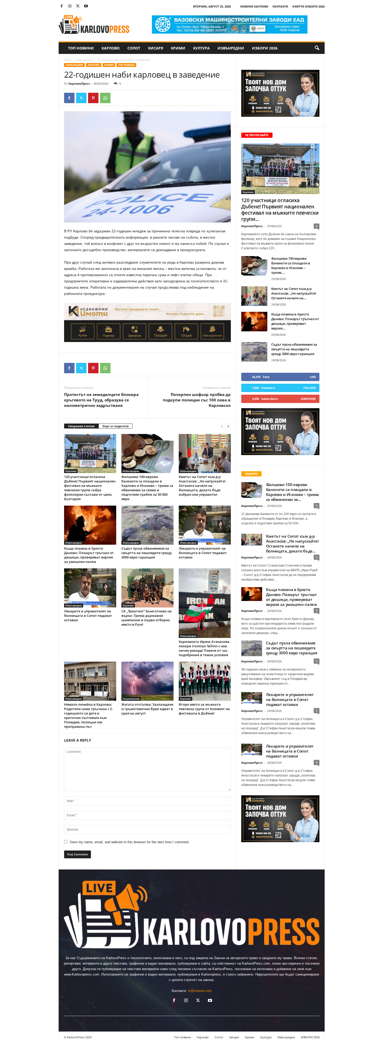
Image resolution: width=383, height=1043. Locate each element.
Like (313, 377)
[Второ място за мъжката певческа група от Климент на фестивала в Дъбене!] (205, 681)
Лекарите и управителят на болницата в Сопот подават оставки (203, 553)
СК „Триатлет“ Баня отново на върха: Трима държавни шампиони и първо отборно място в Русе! (146, 618)
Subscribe (308, 399)
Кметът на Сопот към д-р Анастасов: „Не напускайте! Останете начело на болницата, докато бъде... (292, 543)
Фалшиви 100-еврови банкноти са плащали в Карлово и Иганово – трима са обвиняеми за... (292, 492)
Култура (201, 48)
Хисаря (155, 48)
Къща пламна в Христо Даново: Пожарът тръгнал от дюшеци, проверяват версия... (295, 321)
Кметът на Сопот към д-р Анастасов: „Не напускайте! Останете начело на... (293, 293)
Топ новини (81, 48)
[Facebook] (62, 6)
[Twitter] (78, 6)
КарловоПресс (79, 83)
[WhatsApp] (105, 98)
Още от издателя (115, 426)
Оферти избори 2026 (308, 6)
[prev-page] (222, 426)
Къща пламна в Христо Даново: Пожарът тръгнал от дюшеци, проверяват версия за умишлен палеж (89, 555)
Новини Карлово (254, 6)
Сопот (133, 48)
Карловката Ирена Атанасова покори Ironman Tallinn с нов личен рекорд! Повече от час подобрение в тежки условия (204, 648)
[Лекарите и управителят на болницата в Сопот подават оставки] (205, 525)
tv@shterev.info (200, 991)
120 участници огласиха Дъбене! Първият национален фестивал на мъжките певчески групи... (280, 209)
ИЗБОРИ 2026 (264, 48)
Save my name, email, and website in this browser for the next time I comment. (130, 842)
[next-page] (228, 426)
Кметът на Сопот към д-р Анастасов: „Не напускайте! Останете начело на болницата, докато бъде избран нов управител (202, 485)
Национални (131, 698)
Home (67, 59)
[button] (317, 48)
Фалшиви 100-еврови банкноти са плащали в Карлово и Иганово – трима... (290, 265)
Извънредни (231, 48)
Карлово (111, 48)
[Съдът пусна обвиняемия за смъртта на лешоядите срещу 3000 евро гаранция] (147, 525)
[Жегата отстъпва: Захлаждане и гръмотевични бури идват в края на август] (147, 681)
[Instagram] (70, 6)
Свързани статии (81, 426)
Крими (178, 48)
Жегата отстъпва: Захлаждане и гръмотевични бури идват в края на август (147, 709)
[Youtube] (86, 6)
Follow (310, 388)
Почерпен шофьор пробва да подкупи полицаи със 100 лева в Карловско (197, 400)
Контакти (280, 6)
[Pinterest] (93, 98)
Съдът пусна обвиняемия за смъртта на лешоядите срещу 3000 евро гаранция (146, 553)
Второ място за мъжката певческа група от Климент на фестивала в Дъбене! (204, 709)
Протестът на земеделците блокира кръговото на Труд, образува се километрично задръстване (101, 400)
